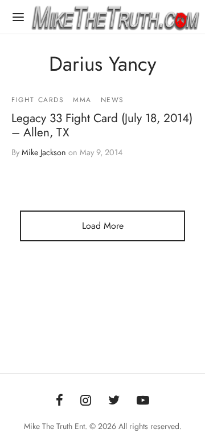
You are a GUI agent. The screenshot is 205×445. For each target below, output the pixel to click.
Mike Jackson (44, 152)
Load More (103, 225)
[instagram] (86, 401)
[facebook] (59, 401)
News (112, 100)
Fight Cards (37, 100)
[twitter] (113, 401)
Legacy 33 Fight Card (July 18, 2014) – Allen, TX (101, 125)
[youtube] (143, 401)
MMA (82, 100)
